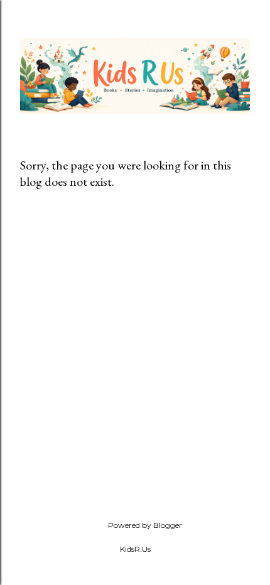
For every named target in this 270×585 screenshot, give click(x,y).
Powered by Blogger (145, 525)
